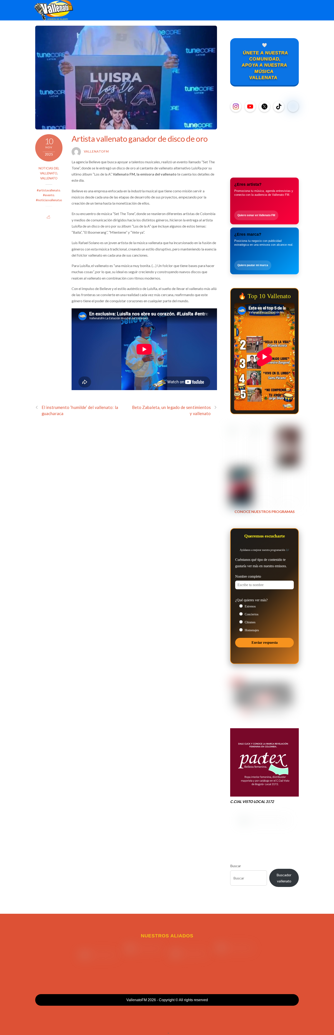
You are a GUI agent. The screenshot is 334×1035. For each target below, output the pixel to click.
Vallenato (48, 178)
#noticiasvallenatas (49, 200)
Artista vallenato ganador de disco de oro (139, 138)
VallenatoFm (96, 151)
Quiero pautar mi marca (252, 265)
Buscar (235, 866)
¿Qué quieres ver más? (251, 600)
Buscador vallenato (284, 878)
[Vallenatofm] (54, 17)
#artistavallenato (48, 190)
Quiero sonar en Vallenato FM (256, 215)
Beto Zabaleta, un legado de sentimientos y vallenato (171, 410)
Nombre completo (248, 576)
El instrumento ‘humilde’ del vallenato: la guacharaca (80, 410)
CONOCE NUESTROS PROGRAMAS (264, 511)
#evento (48, 195)
